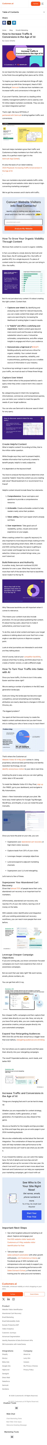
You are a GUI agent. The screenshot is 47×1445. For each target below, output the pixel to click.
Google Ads (6, 1366)
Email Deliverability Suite (11, 1321)
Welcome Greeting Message (16, 1425)
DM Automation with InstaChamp (14, 1344)
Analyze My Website (23, 229)
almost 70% (15, 888)
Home (4, 30)
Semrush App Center (10, 159)
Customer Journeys (9, 1333)
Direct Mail (6, 1377)
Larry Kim (27, 1358)
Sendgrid (5, 1373)
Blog (11, 30)
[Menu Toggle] (42, 4)
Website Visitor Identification (12, 1309)
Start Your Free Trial (32, 1215)
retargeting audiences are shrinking (30, 1040)
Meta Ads (5, 1362)
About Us (27, 1354)
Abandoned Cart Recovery (11, 1313)
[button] (44, 12)
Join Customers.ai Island (27, 1258)
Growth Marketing (22, 30)
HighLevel (5, 1370)
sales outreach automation (18, 1255)
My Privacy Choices (31, 1366)
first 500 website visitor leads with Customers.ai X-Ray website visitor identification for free (21, 1242)
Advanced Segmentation (11, 1336)
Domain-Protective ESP (10, 1325)
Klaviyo (4, 1358)
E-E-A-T (35, 347)
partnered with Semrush (11, 115)
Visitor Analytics (8, 1329)
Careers (26, 1362)
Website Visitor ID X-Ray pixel (14, 760)
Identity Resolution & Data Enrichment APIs (17, 1340)
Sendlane (5, 1389)
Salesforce (6, 1381)
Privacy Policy (29, 1370)
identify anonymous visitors (13, 769)
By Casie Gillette (8, 41)
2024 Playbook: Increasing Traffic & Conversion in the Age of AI (22, 169)
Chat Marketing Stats (14, 1418)
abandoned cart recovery (32, 842)
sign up (40, 784)
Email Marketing (8, 1317)
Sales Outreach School (16, 1270)
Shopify (5, 1354)
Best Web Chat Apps (13, 1422)
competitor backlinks (32, 657)
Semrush (15, 87)
